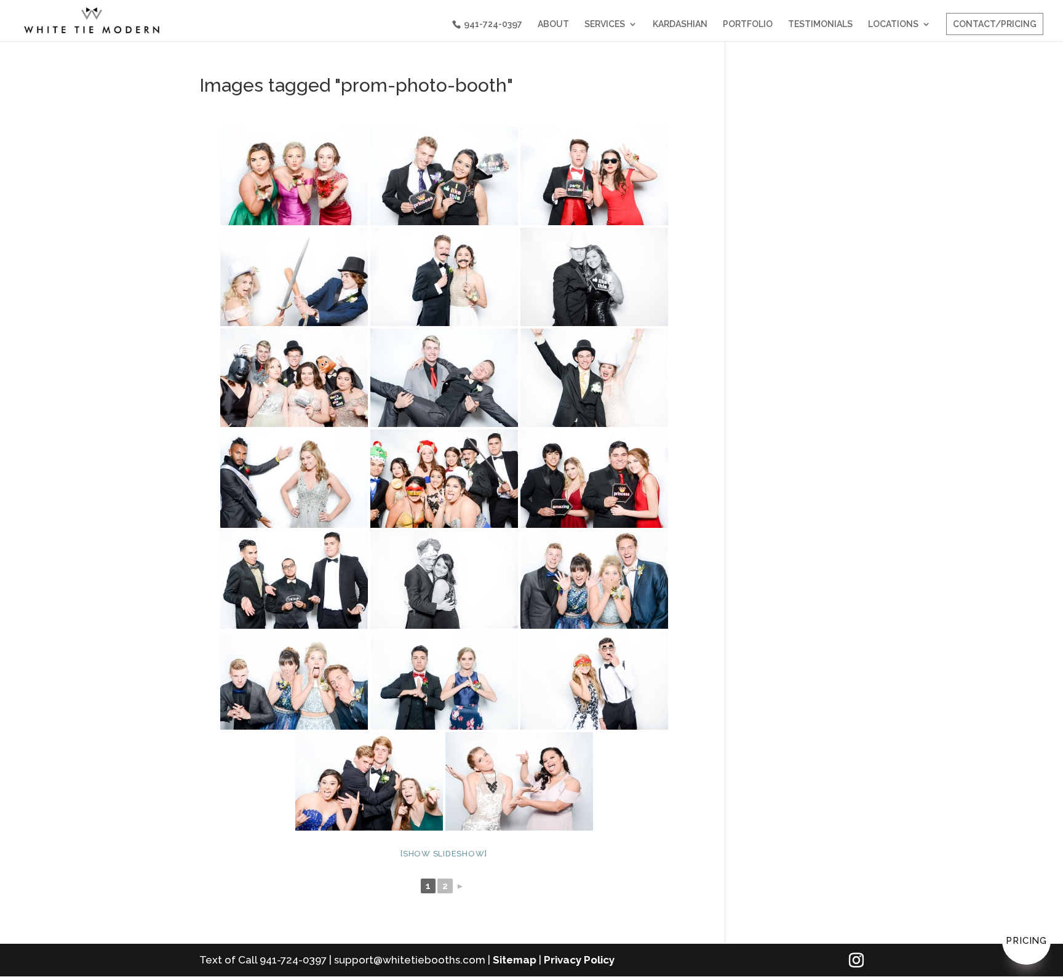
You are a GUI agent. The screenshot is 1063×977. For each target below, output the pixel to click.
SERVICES (604, 24)
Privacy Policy (579, 960)
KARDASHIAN (680, 24)
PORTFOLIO (748, 24)
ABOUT (553, 24)
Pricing (1026, 940)
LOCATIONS (893, 24)
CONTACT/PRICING (995, 24)
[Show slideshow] (443, 853)
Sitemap (514, 960)
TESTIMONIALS (820, 24)
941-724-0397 (493, 24)
